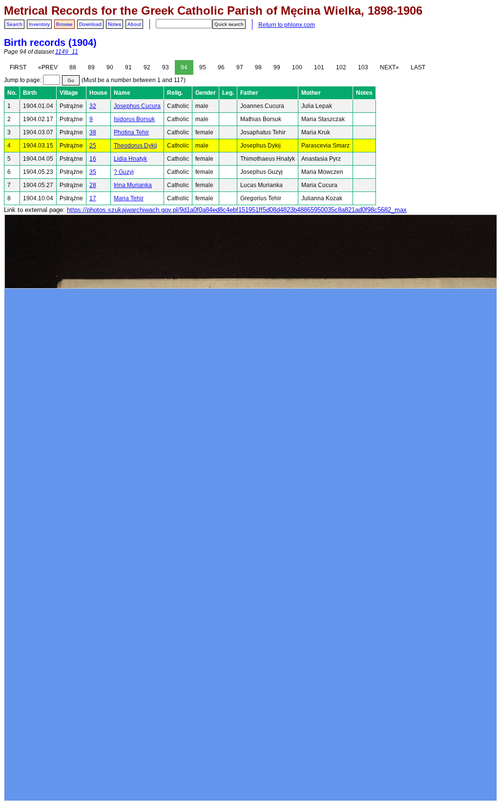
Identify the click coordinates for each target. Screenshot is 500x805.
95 (202, 67)
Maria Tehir (129, 198)
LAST (418, 67)
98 (258, 67)
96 (221, 67)
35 (92, 172)
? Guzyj (124, 172)
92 (147, 67)
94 (184, 67)
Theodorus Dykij (135, 145)
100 (297, 67)
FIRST (18, 67)
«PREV (48, 67)
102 (341, 67)
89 (91, 67)
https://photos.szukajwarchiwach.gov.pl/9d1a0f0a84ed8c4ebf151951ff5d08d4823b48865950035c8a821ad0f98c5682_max (237, 209)
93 (165, 67)
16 (92, 158)
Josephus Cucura (137, 106)
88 (72, 67)
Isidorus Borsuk (134, 119)
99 (276, 67)
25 (92, 145)
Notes (114, 24)
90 (109, 67)
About (134, 24)
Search (14, 24)
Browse (64, 24)
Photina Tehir (131, 132)
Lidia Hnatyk (130, 158)
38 (92, 132)
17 (92, 198)
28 (92, 185)
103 (363, 67)
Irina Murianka (133, 185)
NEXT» (389, 67)
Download (90, 24)
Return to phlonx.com (286, 24)
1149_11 (66, 51)
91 (128, 67)
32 (92, 106)
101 (319, 67)
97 (239, 67)
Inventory (39, 24)
